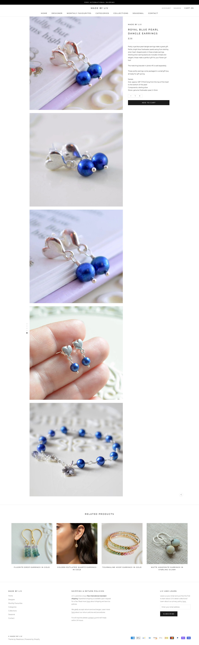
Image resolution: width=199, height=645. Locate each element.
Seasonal (138, 13)
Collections (120, 13)
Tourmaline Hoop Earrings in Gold (122, 567)
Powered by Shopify (32, 639)
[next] (192, 546)
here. (184, 601)
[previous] (6, 546)
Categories (102, 13)
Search (177, 8)
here (88, 601)
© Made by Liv (15, 636)
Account (166, 8)
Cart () (189, 8)
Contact (153, 13)
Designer (57, 13)
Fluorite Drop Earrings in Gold (32, 567)
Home (44, 13)
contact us (92, 618)
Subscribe (168, 614)
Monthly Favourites (79, 13)
